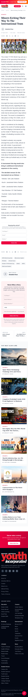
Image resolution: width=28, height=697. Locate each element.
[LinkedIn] (9, 571)
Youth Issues (4, 674)
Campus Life (4, 669)
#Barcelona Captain (19, 258)
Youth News (18, 651)
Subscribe (17, 6)
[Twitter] (2, 571)
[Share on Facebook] (7, 36)
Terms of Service (5, 594)
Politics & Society (19, 653)
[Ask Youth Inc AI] (24, 693)
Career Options (19, 607)
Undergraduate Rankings (5, 627)
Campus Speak (5, 678)
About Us (3, 578)
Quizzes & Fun (18, 635)
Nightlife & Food (19, 640)
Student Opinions (5, 671)
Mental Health (4, 651)
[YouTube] (13, 571)
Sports (7, 10)
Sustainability (4, 663)
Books (16, 628)
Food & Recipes (5, 658)
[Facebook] (17, 571)
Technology (4, 660)
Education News (19, 649)
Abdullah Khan (13, 274)
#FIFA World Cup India (7, 258)
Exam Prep (4, 614)
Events (16, 638)
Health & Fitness (5, 649)
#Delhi (18, 263)
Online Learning (5, 611)
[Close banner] (26, 2)
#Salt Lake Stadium (6, 266)
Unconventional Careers (19, 610)
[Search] (22, 6)
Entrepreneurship (19, 615)
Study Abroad (4, 609)
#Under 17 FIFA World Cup (8, 263)
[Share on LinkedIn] (15, 36)
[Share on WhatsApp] (12, 36)
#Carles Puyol (12, 260)
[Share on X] (9, 36)
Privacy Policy (4, 591)
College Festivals (5, 680)
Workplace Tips (19, 617)
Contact (3, 583)
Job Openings (18, 613)
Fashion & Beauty (5, 646)
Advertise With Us (5, 581)
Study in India (4, 607)
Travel (3, 656)
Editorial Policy (5, 588)
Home (2, 10)
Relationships (4, 653)
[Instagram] (6, 571)
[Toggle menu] (25, 6)
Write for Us (4, 586)
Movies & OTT (18, 624)
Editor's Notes (4, 683)
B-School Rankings (6, 624)
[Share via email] (18, 36)
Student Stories (5, 676)
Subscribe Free (22, 1)
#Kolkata (4, 260)
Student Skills (4, 616)
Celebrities (17, 633)
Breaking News (19, 646)
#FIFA (23, 263)
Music (16, 626)
